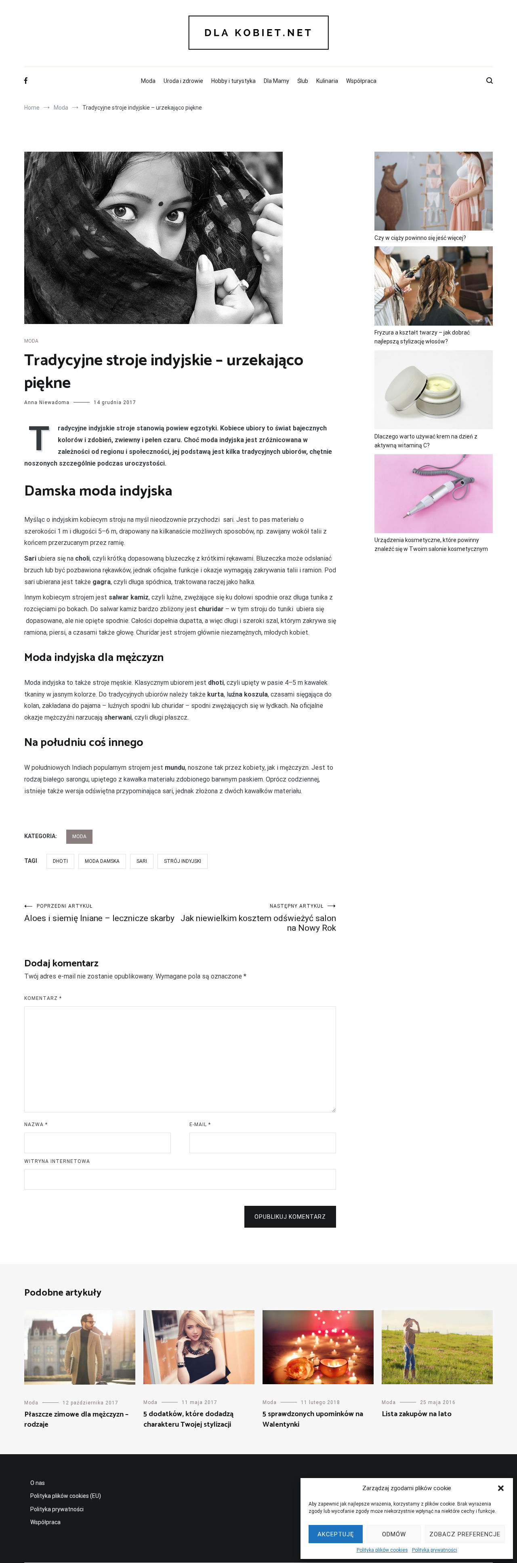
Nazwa (36, 1124)
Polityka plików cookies (382, 1550)
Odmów (394, 1534)
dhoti (60, 861)
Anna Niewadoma (46, 402)
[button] (501, 1488)
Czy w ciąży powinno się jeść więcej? (420, 238)
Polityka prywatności (434, 1550)
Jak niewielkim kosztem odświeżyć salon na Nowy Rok (258, 918)
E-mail (200, 1124)
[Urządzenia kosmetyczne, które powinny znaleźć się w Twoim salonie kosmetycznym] (433, 495)
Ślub (302, 81)
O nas (37, 1483)
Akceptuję (335, 1534)
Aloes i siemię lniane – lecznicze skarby (99, 913)
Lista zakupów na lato (417, 1414)
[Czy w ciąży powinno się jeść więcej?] (433, 192)
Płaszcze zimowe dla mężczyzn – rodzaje (76, 1419)
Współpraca (361, 81)
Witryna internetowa (57, 1161)
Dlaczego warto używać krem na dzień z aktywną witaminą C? (425, 441)
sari (142, 861)
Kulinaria (327, 81)
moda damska (102, 861)
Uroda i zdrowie (183, 81)
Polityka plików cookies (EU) (65, 1496)
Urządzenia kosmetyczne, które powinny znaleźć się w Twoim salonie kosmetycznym (431, 544)
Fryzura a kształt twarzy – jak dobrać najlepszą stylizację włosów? (422, 337)
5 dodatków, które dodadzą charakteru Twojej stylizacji (188, 1419)
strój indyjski (182, 861)
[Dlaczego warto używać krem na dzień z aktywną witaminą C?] (433, 391)
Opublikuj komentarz (290, 1217)
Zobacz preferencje (464, 1534)
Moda (148, 81)
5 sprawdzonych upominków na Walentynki (313, 1419)
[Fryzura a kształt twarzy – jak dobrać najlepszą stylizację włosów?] (433, 287)
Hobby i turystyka (233, 81)
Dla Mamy (276, 81)
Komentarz (43, 998)
